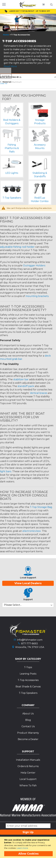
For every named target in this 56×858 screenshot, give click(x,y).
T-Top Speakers (28, 693)
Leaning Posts (28, 673)
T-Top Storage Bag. (41, 507)
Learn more (22, 848)
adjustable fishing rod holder (17, 246)
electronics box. (32, 531)
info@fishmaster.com (29, 639)
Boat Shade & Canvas (28, 686)
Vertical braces (38, 393)
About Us (28, 713)
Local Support (28, 779)
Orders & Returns (28, 766)
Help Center (28, 772)
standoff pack (26, 386)
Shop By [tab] (6, 76)
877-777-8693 (29, 643)
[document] (28, 847)
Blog (28, 720)
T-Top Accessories (28, 680)
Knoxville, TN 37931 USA (29, 647)
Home (6, 35)
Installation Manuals (28, 759)
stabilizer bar (21, 379)
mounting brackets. (37, 296)
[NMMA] (28, 815)
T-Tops (28, 667)
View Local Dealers (28, 583)
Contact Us (28, 726)
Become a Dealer (28, 739)
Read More (10, 66)
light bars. (6, 471)
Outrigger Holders (34, 265)
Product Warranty (28, 732)
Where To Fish (28, 785)
